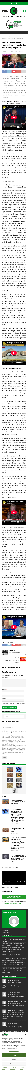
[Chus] (4, 982)
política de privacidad (16, 733)
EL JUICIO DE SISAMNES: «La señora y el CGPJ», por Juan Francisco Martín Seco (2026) (14, 1025)
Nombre (4, 689)
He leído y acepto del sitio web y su (14, 732)
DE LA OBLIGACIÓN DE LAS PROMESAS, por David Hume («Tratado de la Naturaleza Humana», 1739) (18, 858)
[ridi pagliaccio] (4, 1003)
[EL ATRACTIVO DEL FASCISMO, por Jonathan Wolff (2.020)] (10, 769)
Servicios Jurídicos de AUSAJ (14, 897)
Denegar (14, 1059)
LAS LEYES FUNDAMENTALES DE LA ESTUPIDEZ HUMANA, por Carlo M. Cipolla (13, 994)
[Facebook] (16, 3)
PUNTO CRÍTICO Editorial (16, 51)
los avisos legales (19, 731)
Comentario (5, 677)
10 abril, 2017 (6, 51)
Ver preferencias (14, 1063)
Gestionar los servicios (14, 1051)
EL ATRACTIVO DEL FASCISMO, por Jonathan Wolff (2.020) (18, 801)
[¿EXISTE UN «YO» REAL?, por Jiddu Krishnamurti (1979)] (10, 775)
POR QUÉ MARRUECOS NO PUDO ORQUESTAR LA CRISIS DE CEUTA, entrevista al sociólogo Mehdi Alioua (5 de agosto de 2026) (14, 983)
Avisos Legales (5, 930)
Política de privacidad (19, 703)
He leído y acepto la (14, 703)
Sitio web (4, 698)
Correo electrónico (6, 694)
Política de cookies (6, 932)
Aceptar (14, 1055)
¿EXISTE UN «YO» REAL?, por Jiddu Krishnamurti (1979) (18, 830)
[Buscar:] (14, 716)
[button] (25, 1034)
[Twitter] (11, 3)
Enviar (4, 757)
